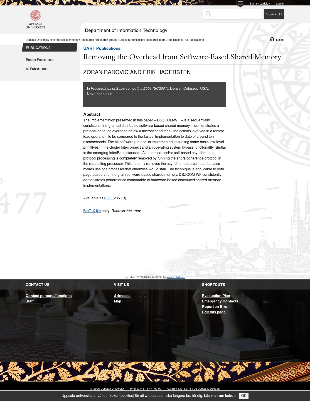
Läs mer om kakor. (220, 395)
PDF (108, 197)
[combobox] (233, 14)
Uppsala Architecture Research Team (142, 39)
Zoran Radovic (176, 277)
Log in (280, 3)
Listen (280, 39)
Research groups (106, 39)
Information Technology (65, 39)
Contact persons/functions (49, 295)
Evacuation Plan (216, 295)
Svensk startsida (260, 3)
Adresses (122, 295)
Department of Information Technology (126, 30)
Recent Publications (40, 59)
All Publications (194, 39)
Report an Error (215, 306)
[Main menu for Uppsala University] (240, 4)
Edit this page (214, 311)
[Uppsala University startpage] (35, 31)
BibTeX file (92, 210)
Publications (175, 39)
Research (88, 39)
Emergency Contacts (220, 301)
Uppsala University (37, 39)
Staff (30, 301)
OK (243, 396)
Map (117, 301)
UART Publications (102, 48)
